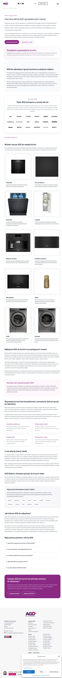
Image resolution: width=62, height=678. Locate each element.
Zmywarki (30, 626)
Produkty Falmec (47, 636)
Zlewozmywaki (46, 624)
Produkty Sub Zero (47, 646)
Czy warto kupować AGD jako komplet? (17, 567)
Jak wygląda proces (21, 674)
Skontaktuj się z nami (27, 42)
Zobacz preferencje (54, 671)
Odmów (41, 671)
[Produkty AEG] (10, 116)
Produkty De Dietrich (33, 646)
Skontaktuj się (12, 674)
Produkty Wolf (46, 644)
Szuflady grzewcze (47, 621)
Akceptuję (29, 671)
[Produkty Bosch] (28, 116)
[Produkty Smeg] (19, 127)
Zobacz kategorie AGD (11, 42)
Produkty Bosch (32, 639)
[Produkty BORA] (46, 116)
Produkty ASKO (31, 638)
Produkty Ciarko (32, 644)
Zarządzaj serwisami (28, 667)
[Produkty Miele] (10, 127)
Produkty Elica (46, 634)
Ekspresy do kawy (32, 624)
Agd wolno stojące (47, 628)
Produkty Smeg (46, 642)
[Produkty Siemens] (37, 116)
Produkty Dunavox (32, 648)
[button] (59, 656)
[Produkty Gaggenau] (46, 122)
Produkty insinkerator (33, 650)
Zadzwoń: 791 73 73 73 (29, 593)
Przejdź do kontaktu (14, 593)
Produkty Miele (46, 641)
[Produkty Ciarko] (54, 116)
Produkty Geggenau (48, 637)
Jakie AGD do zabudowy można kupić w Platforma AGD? (21, 543)
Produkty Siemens (32, 641)
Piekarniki (30, 623)
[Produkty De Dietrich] (10, 122)
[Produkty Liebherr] (54, 122)
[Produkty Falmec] (37, 122)
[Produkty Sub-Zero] (37, 127)
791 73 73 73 (9, 631)
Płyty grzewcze (32, 628)
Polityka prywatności (36, 675)
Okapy (29, 630)
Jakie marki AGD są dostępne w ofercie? (17, 561)
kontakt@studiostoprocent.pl (14, 633)
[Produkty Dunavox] (19, 122)
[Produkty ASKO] (19, 116)
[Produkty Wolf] (28, 127)
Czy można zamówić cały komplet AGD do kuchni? (19, 549)
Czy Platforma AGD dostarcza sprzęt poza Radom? (20, 555)
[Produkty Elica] (28, 122)
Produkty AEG (31, 636)
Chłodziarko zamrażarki (48, 622)
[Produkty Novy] (54, 127)
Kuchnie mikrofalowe (33, 631)
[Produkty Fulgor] (46, 127)
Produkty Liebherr (47, 639)
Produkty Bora (31, 643)
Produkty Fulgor (47, 648)
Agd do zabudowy (47, 626)
